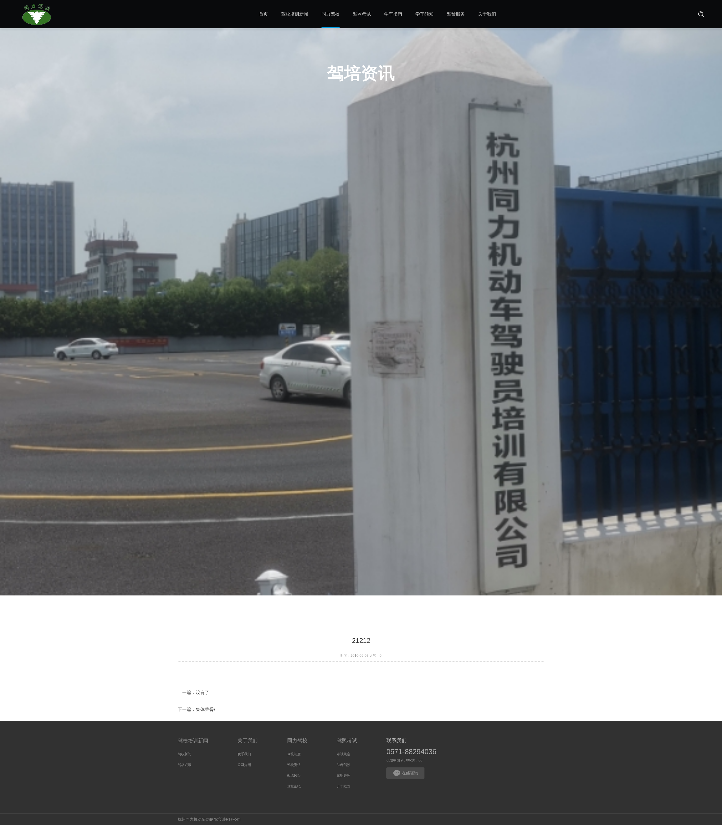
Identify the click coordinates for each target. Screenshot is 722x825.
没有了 (202, 692)
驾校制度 (294, 754)
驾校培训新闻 (193, 740)
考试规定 (343, 754)
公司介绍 (244, 765)
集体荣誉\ (205, 709)
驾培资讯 (184, 765)
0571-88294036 (411, 751)
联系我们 (244, 754)
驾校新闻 (184, 754)
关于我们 (247, 740)
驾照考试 (347, 740)
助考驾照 (343, 765)
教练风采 (294, 776)
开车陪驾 (343, 786)
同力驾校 (297, 740)
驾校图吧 (294, 786)
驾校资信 (294, 765)
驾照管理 (343, 776)
